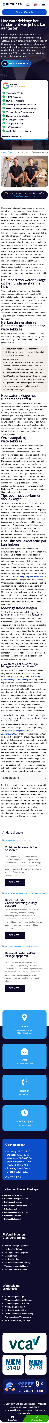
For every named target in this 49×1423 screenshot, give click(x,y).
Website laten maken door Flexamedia (28, 1405)
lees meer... (14, 882)
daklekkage (36, 676)
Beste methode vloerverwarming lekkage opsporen (21, 902)
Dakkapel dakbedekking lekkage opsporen (20, 954)
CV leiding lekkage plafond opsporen (22, 848)
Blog (10, 152)
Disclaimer (28, 1410)
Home (3, 152)
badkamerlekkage (13, 730)
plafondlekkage (8, 679)
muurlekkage (23, 679)
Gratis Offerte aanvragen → (24, 196)
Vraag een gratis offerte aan (31, 576)
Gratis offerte (23, 12)
